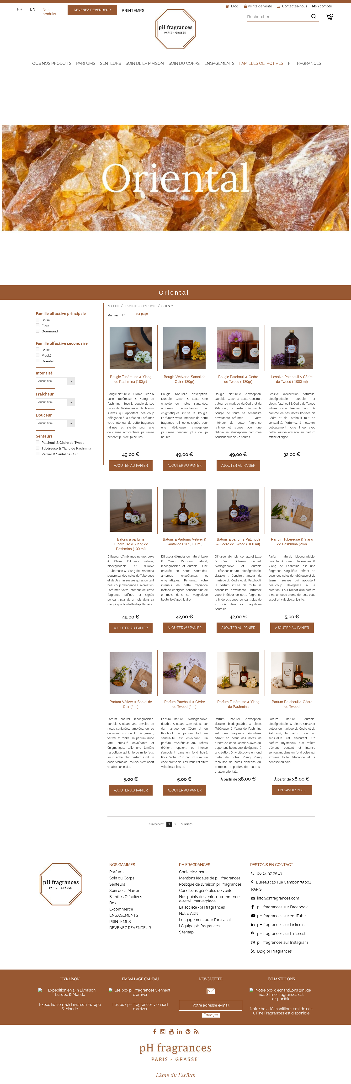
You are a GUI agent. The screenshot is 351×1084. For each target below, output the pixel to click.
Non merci (175, 258)
